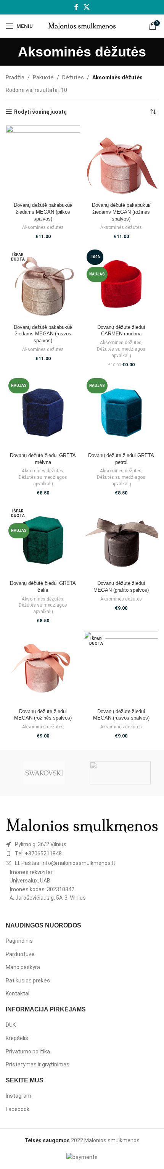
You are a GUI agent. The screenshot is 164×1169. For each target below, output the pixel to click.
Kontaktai (17, 993)
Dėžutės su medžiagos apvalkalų (121, 352)
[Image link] (82, 825)
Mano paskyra (23, 967)
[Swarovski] (44, 773)
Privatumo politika (28, 1051)
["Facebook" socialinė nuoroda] (76, 7)
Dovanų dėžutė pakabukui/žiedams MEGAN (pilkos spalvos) (43, 212)
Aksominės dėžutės (43, 227)
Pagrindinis (19, 941)
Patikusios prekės (28, 980)
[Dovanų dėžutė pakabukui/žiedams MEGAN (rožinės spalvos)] (121, 162)
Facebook (17, 1109)
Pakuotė (43, 77)
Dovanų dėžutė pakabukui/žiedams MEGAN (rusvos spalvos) (43, 334)
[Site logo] (82, 26)
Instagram (18, 1096)
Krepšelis (17, 1038)
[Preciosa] (120, 773)
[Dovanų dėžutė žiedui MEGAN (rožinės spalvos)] (43, 668)
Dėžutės (73, 77)
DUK (11, 1025)
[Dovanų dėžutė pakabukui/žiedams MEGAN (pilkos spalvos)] (43, 162)
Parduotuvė (20, 954)
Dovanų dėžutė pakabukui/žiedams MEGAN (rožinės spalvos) (121, 212)
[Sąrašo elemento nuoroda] (82, 844)
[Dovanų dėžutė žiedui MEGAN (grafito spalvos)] (121, 540)
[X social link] (86, 7)
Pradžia (15, 77)
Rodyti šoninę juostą (40, 112)
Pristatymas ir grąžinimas (37, 1064)
